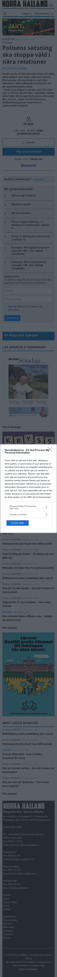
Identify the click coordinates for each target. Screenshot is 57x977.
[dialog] (28, 488)
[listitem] (28, 507)
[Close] (51, 450)
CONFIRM (17, 523)
